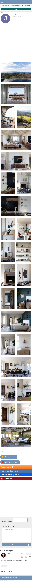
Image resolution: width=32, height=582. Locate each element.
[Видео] (29, 524)
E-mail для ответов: (7, 521)
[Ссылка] (6, 526)
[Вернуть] (6, 524)
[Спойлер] (8, 526)
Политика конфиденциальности (9, 577)
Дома (2, 12)
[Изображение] (26, 524)
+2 (29, 553)
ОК (16, 9)
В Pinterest (8, 479)
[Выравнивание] (11, 526)
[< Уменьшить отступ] (21, 524)
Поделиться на (10, 475)
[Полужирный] (8, 524)
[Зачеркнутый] (13, 524)
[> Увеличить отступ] (23, 524)
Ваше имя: (4, 518)
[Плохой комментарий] (22, 557)
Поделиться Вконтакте (9, 471)
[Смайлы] (13, 526)
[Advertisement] (16, 40)
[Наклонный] (11, 524)
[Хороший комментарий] (26, 557)
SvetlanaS (9, 553)
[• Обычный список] (16, 524)
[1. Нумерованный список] (18, 524)
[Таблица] (3, 526)
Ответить (4, 566)
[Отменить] (3, 524)
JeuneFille (14, 14)
